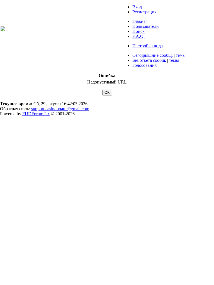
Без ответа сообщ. (149, 60)
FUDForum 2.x (36, 113)
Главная (139, 21)
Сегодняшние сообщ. (152, 55)
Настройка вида (147, 45)
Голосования (144, 65)
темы (181, 55)
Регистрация (144, 11)
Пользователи (145, 26)
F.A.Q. (138, 36)
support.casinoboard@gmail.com (60, 108)
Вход (137, 6)
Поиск (138, 31)
